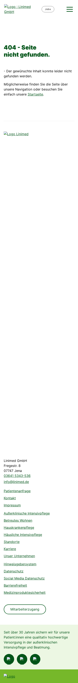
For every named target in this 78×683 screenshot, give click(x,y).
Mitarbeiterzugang (24, 609)
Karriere (10, 549)
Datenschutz (14, 571)
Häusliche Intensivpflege (23, 535)
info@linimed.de (16, 482)
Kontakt (10, 498)
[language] (60, 9)
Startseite (35, 94)
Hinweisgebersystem (20, 564)
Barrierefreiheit (15, 585)
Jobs (48, 9)
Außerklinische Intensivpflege (27, 513)
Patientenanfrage (17, 491)
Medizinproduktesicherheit (25, 592)
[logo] (22, 9)
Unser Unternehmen (19, 556)
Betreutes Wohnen (18, 520)
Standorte (12, 542)
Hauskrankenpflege (19, 527)
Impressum (12, 505)
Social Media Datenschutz (24, 578)
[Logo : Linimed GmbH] (19, 288)
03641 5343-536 (17, 476)
